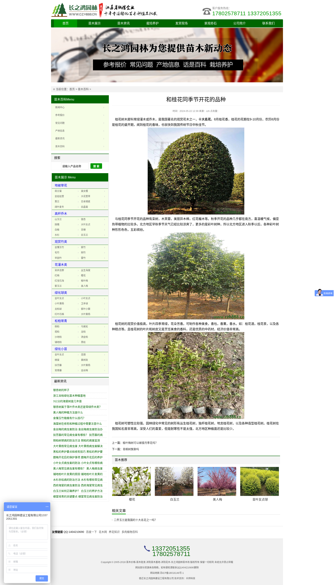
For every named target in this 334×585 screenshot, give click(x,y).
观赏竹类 (61, 241)
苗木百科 (83, 89)
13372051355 (171, 548)
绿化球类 (61, 292)
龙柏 (83, 331)
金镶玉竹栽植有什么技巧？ (69, 418)
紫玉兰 (58, 286)
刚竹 (83, 252)
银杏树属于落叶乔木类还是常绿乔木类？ (77, 406)
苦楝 (83, 229)
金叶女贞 (59, 298)
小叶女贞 (85, 298)
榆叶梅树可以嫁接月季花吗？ (140, 442)
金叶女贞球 (260, 499)
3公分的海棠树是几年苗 (67, 401)
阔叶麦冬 (59, 207)
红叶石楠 (59, 314)
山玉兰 (58, 219)
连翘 (83, 354)
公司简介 (239, 23)
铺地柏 (58, 342)
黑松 (83, 342)
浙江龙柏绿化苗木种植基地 (69, 395)
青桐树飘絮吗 (131, 449)
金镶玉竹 (59, 247)
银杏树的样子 (61, 390)
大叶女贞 (85, 224)
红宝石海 (59, 280)
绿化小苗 (61, 349)
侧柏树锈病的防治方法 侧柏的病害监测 (76, 440)
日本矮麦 (85, 201)
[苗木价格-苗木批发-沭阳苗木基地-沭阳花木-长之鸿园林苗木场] (109, 9)
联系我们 (268, 23)
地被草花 (61, 185)
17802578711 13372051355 (247, 13)
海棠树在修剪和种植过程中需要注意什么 (77, 423)
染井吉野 (59, 270)
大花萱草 (85, 196)
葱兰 (57, 201)
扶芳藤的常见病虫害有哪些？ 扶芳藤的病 (78, 434)
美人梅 (84, 286)
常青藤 (58, 370)
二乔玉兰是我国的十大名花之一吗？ (135, 519)
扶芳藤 (58, 365)
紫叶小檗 (85, 309)
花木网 (103, 531)
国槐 (57, 224)
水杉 (57, 235)
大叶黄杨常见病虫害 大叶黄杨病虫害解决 (78, 446)
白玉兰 (84, 235)
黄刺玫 (84, 360)
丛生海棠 (85, 270)
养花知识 (114, 531)
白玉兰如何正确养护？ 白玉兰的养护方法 (78, 490)
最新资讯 (60, 138)
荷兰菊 (58, 191)
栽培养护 (152, 23)
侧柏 (57, 326)
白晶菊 (84, 207)
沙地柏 (58, 337)
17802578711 (171, 553)
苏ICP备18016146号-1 (172, 573)
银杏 (83, 219)
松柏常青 (61, 321)
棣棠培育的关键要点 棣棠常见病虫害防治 (78, 496)
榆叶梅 (84, 280)
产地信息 (60, 130)
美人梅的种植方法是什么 (68, 412)
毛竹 (57, 252)
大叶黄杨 (85, 314)
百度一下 (91, 531)
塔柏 (57, 331)
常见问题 (60, 123)
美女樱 (84, 191)
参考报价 (60, 115)
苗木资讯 (123, 23)
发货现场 (181, 23)
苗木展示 (94, 23)
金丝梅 (84, 370)
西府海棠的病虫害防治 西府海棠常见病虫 (78, 485)
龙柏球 (58, 309)
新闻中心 (60, 107)
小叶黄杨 (59, 303)
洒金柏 (84, 337)
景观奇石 (210, 23)
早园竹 (58, 258)
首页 (65, 23)
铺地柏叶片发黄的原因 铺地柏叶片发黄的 (78, 474)
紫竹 (83, 247)
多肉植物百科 (130, 531)
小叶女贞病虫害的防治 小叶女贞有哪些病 (78, 462)
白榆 (57, 229)
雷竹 (83, 258)
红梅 (57, 275)
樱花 (83, 275)
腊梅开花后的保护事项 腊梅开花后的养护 (78, 457)
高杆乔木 (61, 213)
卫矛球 (84, 303)
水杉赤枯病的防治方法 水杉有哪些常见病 (78, 479)
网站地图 (154, 573)
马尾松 (84, 326)
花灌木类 (61, 264)
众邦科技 (190, 578)
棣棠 (57, 360)
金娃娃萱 (59, 196)
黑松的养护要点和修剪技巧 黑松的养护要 (78, 451)
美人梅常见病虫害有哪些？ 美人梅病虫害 (78, 468)
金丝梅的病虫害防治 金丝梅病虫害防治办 (78, 429)
